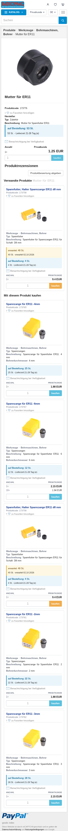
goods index (8, 822)
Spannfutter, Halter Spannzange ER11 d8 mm (33, 189)
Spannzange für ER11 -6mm (23, 403)
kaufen (57, 157)
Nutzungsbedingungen (34, 829)
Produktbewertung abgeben (45, 173)
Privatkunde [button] (36, 12)
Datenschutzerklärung (11, 829)
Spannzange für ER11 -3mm (23, 713)
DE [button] (51, 12)
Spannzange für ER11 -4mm (23, 304)
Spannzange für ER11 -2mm (23, 614)
